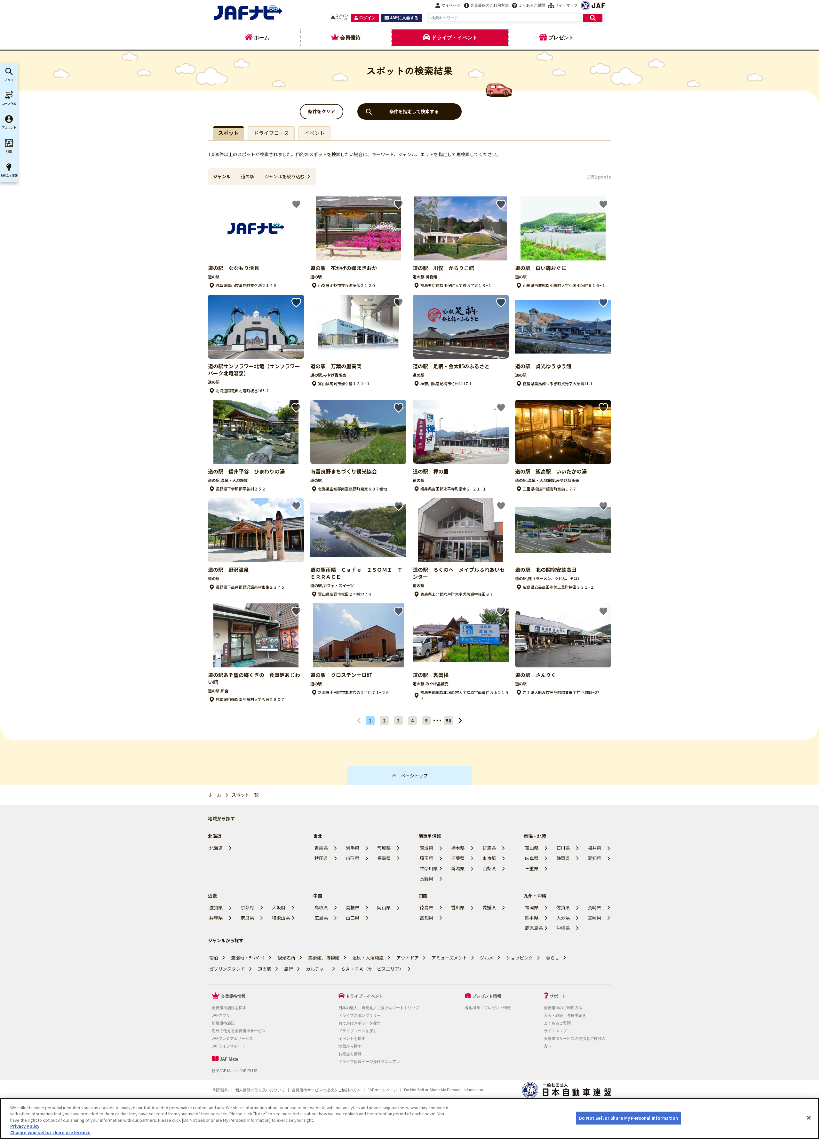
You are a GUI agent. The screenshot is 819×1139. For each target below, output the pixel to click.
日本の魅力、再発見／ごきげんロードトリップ (378, 1008)
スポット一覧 (245, 795)
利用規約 (220, 1090)
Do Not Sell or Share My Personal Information (628, 1118)
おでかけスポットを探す (359, 1023)
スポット (228, 133)
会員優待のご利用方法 (563, 1008)
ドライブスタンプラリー (359, 1015)
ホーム (214, 795)
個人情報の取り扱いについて (260, 1090)
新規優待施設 (223, 1023)
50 (448, 720)
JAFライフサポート (228, 1046)
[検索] (592, 18)
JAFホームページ (382, 1090)
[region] (409, 1118)
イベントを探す (351, 1038)
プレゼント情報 (486, 996)
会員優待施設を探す (229, 1008)
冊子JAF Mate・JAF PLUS (235, 1071)
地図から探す (350, 1046)
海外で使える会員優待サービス (239, 1031)
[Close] (809, 1118)
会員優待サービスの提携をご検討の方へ (326, 1090)
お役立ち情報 (350, 1054)
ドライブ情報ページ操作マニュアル (369, 1061)
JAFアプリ (221, 1015)
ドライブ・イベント (364, 996)
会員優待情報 (233, 996)
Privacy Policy (24, 1126)
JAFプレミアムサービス (232, 1038)
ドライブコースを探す (357, 1031)
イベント (314, 133)
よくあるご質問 (557, 1023)
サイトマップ (555, 1031)
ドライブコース (271, 133)
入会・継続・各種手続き (565, 1015)
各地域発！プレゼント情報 (488, 1008)
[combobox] (506, 18)
